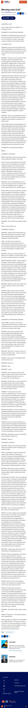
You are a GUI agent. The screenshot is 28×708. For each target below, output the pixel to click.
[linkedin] (4, 688)
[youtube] (4, 686)
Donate (24, 2)
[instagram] (4, 680)
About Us (16, 680)
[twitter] (4, 691)
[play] (2, 706)
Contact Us (17, 682)
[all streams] (26, 706)
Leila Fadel (8, 12)
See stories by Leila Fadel (15, 650)
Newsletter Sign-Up (7, 693)
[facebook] (4, 683)
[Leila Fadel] (4, 644)
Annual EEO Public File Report (19, 692)
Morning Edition (9, 632)
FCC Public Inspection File (20, 685)
